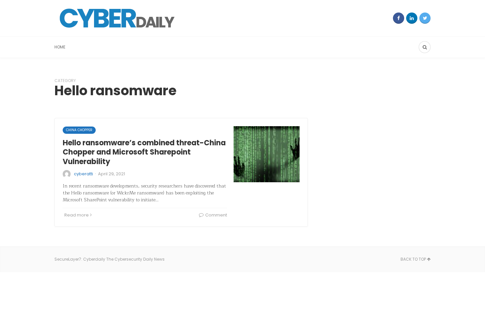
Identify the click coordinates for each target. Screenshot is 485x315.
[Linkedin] (411, 18)
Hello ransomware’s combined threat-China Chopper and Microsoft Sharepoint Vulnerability (144, 152)
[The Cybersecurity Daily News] (117, 18)
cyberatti (83, 174)
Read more (76, 215)
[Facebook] (398, 18)
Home (59, 47)
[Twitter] (425, 18)
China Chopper (79, 130)
